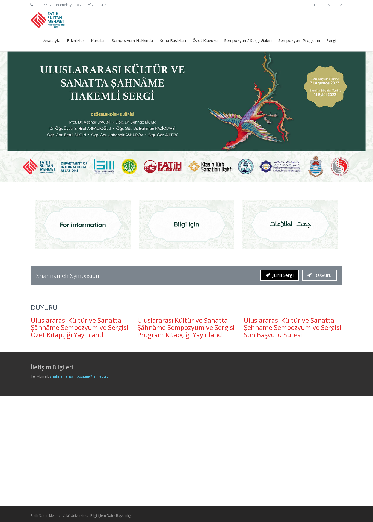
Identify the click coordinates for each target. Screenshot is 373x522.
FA (340, 4)
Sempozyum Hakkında (132, 40)
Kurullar (98, 40)
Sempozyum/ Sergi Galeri (248, 40)
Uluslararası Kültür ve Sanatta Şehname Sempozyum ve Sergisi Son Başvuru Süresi (292, 327)
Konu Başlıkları (172, 40)
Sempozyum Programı (299, 40)
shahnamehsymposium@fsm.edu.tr (79, 376)
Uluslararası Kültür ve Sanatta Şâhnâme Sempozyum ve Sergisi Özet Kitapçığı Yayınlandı (79, 327)
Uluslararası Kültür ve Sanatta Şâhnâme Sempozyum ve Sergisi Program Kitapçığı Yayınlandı (186, 327)
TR (315, 4)
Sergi (331, 40)
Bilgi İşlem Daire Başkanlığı (111, 515)
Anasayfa (51, 40)
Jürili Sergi (283, 275)
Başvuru (322, 275)
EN (328, 4)
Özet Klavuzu (205, 40)
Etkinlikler (75, 40)
